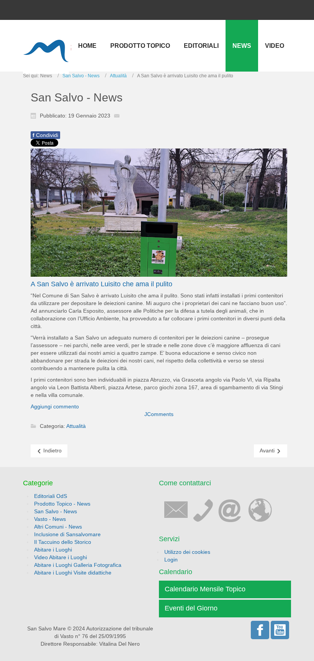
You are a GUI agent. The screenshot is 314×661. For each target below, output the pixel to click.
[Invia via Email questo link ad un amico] (118, 115)
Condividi (45, 135)
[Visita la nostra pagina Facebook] (260, 630)
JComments (158, 414)
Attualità (118, 75)
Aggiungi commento (55, 406)
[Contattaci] (217, 509)
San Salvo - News (81, 75)
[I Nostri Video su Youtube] (280, 630)
